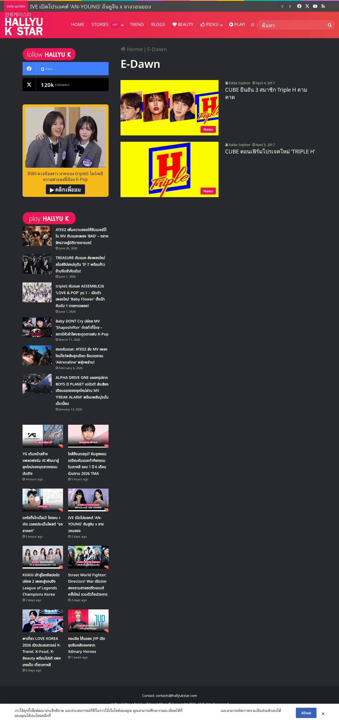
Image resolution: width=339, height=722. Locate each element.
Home (134, 49)
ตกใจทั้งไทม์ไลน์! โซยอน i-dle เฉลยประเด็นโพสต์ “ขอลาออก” (43, 524)
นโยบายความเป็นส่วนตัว (201, 710)
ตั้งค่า (56, 715)
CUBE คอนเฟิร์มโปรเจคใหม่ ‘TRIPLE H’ (270, 152)
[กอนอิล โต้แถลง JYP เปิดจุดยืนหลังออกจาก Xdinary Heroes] (88, 620)
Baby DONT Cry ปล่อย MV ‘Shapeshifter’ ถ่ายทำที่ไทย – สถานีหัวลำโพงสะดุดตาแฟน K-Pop (82, 327)
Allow (306, 713)
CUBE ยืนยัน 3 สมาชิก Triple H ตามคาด (266, 93)
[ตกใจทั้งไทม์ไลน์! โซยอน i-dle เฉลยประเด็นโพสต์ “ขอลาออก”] (43, 500)
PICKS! (212, 24)
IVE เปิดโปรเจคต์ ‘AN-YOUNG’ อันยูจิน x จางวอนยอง (91, 6)
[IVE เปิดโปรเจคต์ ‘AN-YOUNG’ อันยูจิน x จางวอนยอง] (88, 500)
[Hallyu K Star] (24, 24)
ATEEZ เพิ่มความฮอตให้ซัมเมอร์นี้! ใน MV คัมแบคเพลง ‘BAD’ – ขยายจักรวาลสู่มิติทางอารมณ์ (82, 236)
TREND (137, 24)
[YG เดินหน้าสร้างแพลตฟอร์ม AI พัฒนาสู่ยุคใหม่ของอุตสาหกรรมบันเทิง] (43, 436)
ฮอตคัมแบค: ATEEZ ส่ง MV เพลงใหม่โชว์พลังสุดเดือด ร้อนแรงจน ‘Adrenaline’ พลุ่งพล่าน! (82, 356)
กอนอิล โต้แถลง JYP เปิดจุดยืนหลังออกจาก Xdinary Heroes (86, 645)
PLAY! (239, 24)
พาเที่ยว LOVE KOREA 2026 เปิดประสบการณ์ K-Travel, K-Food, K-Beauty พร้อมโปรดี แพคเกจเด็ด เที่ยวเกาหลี (42, 651)
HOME (77, 24)
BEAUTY (185, 24)
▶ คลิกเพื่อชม (65, 189)
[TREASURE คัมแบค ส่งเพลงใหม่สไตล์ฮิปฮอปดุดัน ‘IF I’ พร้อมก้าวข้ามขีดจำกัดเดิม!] (37, 264)
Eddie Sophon (239, 82)
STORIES (105, 24)
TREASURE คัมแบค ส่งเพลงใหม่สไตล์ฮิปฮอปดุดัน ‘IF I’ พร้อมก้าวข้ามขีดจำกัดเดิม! (80, 264)
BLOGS (158, 24)
